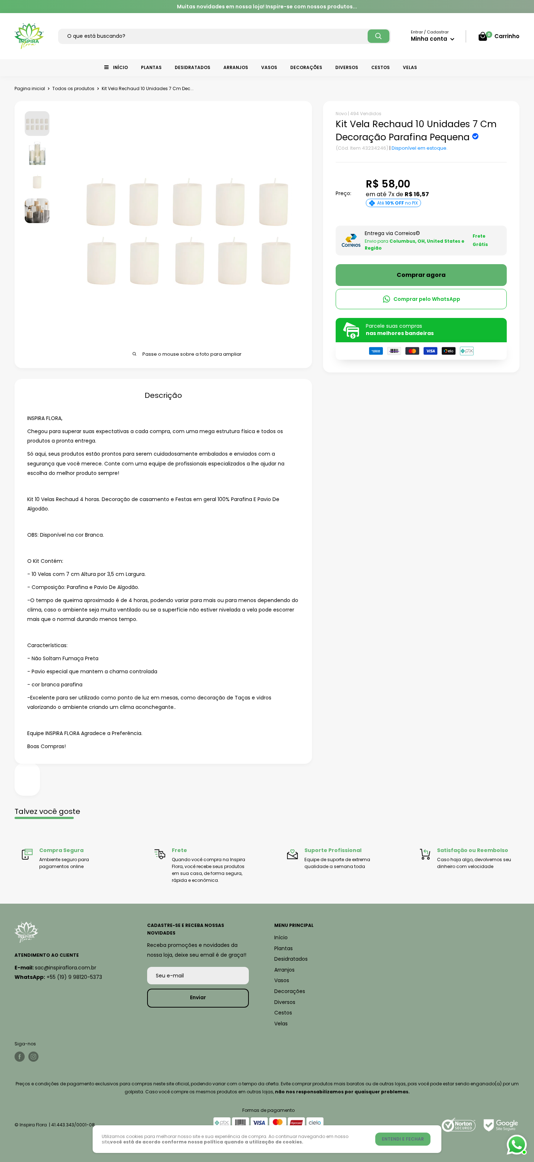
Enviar (198, 997)
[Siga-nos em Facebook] (20, 1057)
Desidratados (192, 67)
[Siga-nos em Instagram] (33, 1057)
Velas (410, 67)
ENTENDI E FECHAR (403, 1139)
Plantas (151, 67)
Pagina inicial (30, 88)
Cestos (380, 67)
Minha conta (430, 39)
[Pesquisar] (378, 36)
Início (120, 67)
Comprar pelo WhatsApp (426, 299)
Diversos (346, 67)
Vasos (269, 67)
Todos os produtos (73, 88)
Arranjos (235, 67)
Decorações (306, 67)
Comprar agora (421, 275)
